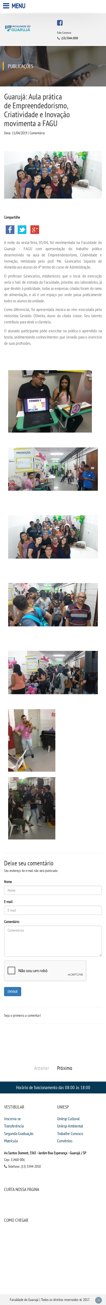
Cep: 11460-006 (14, 1159)
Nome (8, 881)
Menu (18, 6)
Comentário (11, 921)
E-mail (8, 901)
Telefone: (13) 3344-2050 (24, 1166)
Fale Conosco (64, 33)
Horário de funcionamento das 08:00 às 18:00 (53, 1087)
